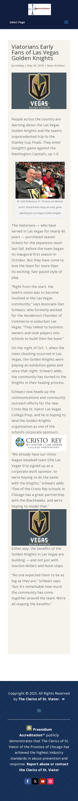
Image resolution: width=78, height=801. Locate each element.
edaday (19, 65)
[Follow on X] (35, 781)
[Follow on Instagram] (50, 781)
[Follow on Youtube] (43, 781)
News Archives (56, 65)
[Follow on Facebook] (28, 781)
